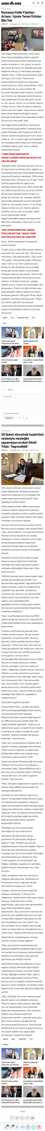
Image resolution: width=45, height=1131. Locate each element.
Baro (13, 1039)
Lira (12, 318)
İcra (31, 1039)
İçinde (5, 318)
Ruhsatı (5, 1044)
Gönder (9, 418)
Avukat (5, 1039)
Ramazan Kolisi (23, 318)
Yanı (4, 323)
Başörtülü (22, 1039)
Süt (33, 318)
